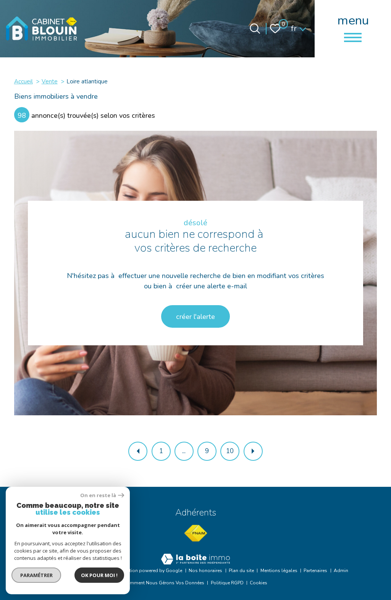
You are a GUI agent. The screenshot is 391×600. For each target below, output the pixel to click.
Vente (50, 81)
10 (230, 451)
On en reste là (98, 495)
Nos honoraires (205, 570)
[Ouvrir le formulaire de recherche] (254, 28)
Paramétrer (36, 575)
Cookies (258, 583)
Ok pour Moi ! (99, 575)
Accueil (23, 81)
